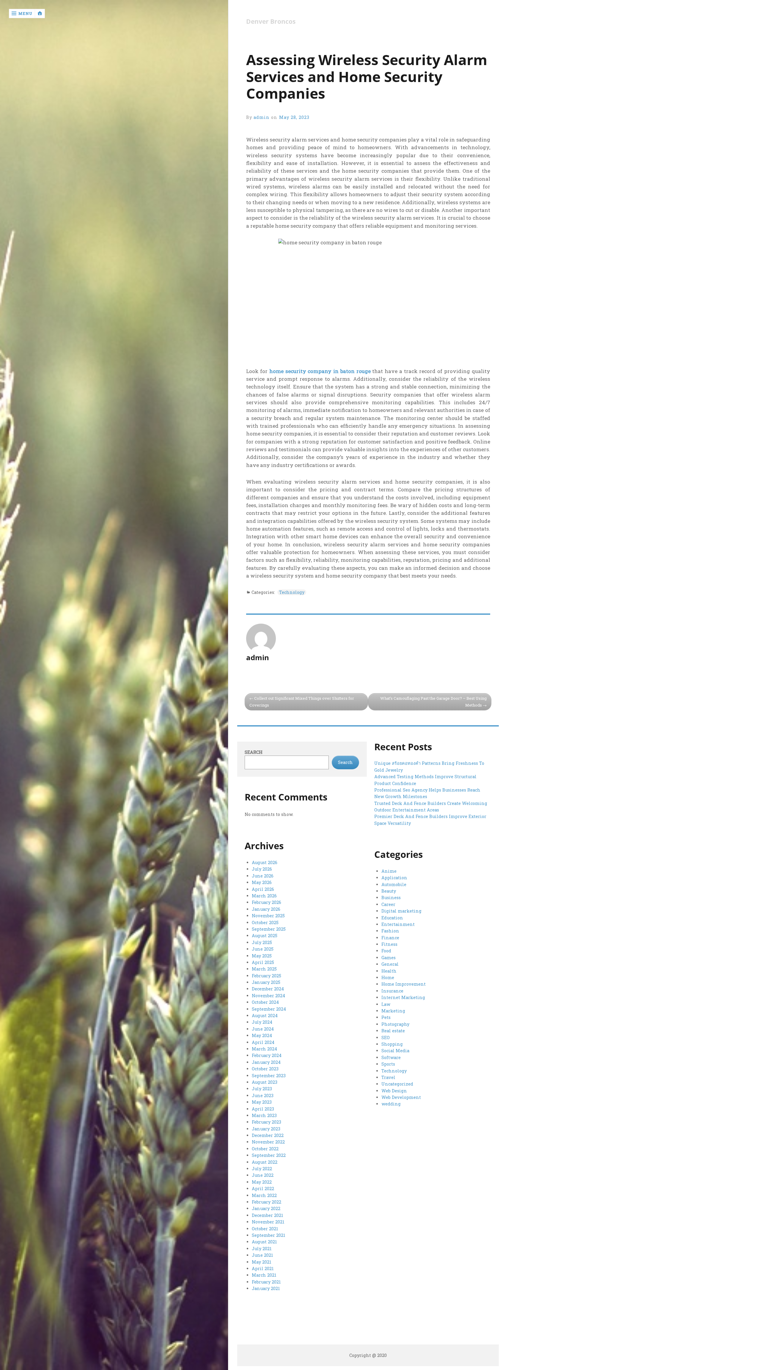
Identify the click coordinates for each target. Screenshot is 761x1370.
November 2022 (268, 1142)
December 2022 (268, 1135)
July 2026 (262, 869)
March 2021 (264, 1275)
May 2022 (262, 1182)
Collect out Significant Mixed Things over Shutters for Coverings (301, 702)
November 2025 (268, 915)
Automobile (393, 884)
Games (388, 957)
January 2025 (266, 982)
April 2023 (263, 1109)
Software (391, 1057)
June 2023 (262, 1095)
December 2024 (268, 989)
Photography (395, 1024)
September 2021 (268, 1235)
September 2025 (269, 929)
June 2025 (262, 949)
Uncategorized (397, 1084)
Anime (389, 871)
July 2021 (262, 1248)
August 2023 (264, 1082)
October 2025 (265, 922)
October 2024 (265, 1002)
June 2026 (262, 876)
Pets (386, 1017)
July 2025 (262, 942)
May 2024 (262, 1035)
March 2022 (264, 1195)
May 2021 (261, 1262)
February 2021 (266, 1282)
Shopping (392, 1044)
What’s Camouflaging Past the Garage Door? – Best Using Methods (433, 702)
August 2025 (264, 935)
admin (262, 117)
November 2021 (268, 1222)
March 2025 (264, 969)
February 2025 (266, 976)
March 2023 (264, 1115)
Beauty (388, 891)
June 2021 (262, 1255)
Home (387, 977)
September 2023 (269, 1075)
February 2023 (266, 1122)
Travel (388, 1077)
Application (394, 877)
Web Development (401, 1097)
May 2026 (262, 882)
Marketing (393, 1011)
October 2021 (265, 1228)
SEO (385, 1037)
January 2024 (266, 1062)
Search (253, 752)
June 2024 (263, 1029)
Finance (390, 937)
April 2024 (263, 1042)
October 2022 (265, 1149)
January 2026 (266, 909)
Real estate (393, 1031)
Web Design (394, 1091)
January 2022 (266, 1208)
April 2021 (263, 1268)
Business (391, 897)
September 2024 (269, 1009)
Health (389, 971)
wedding (391, 1104)
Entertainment (398, 924)
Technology (291, 592)
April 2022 (263, 1188)
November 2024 (268, 995)
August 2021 (264, 1242)
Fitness (389, 944)
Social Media (395, 1050)
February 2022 (266, 1202)
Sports (388, 1064)
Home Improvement (403, 984)
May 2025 (262, 956)
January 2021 (266, 1288)
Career (388, 904)
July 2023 (262, 1088)
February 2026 (266, 902)
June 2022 (262, 1175)
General (390, 964)
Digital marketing (401, 911)
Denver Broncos (270, 21)
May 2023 (262, 1102)
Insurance (392, 991)
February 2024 (267, 1055)
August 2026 (264, 862)
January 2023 (266, 1129)
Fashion (390, 931)
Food (386, 951)
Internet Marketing (403, 997)
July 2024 (262, 1022)
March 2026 (264, 896)
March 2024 (264, 1049)
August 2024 (265, 1015)
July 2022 (262, 1168)
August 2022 (264, 1162)
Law (385, 1004)
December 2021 (267, 1215)
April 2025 (263, 962)
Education (392, 918)
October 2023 (265, 1069)
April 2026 (263, 889)
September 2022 (269, 1155)
